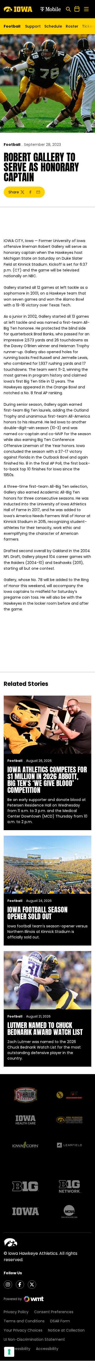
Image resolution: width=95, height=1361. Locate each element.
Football (12, 144)
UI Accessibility (17, 1348)
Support (33, 26)
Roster (72, 26)
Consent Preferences (53, 1311)
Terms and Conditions (24, 1321)
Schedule (53, 26)
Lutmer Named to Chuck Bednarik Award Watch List (45, 1028)
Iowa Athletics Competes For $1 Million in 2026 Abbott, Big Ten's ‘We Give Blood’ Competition (47, 779)
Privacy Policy (16, 1311)
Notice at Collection (66, 1330)
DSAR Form (60, 1321)
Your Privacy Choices (23, 1330)
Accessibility (47, 1348)
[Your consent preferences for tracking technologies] (9, 1352)
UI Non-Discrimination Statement (34, 1339)
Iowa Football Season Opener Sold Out (37, 913)
